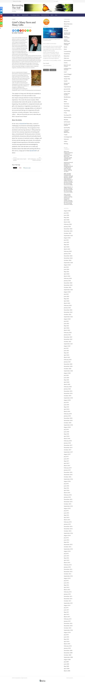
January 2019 (67, 416)
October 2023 (67, 287)
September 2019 (68, 398)
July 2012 (66, 580)
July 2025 (66, 240)
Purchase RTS (67, 115)
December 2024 (68, 256)
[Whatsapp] (28, 31)
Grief (25, 27)
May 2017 (66, 461)
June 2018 (66, 431)
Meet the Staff (25, 15)
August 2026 (67, 210)
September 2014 (68, 533)
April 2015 (66, 517)
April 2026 (66, 220)
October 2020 (67, 368)
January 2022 (67, 335)
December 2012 (68, 569)
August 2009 (67, 659)
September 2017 (68, 452)
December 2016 (68, 472)
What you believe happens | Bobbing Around (68, 153)
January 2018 (67, 443)
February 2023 (68, 305)
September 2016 (68, 479)
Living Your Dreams (67, 94)
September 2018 (68, 425)
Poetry (65, 108)
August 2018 (67, 427)
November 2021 (68, 339)
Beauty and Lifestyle (67, 44)
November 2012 (68, 571)
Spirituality (67, 127)
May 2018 (66, 434)
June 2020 (66, 377)
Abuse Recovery (68, 24)
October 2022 (67, 314)
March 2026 (67, 222)
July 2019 (66, 402)
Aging (65, 28)
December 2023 (68, 283)
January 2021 (67, 362)
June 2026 (66, 215)
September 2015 (68, 506)
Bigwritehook (67, 187)
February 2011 (68, 619)
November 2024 (68, 258)
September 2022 (68, 316)
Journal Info (67, 89)
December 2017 (68, 445)
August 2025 (67, 238)
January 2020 (67, 389)
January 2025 (67, 253)
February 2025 (68, 251)
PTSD (65, 113)
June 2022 (66, 323)
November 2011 (68, 598)
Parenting (66, 106)
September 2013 (68, 549)
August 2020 (67, 373)
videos (65, 141)
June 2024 (66, 269)
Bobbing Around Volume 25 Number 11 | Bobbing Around (68, 164)
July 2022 (66, 321)
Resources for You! (45, 15)
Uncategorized (68, 137)
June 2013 (66, 556)
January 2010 (67, 648)
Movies (66, 99)
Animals (66, 30)
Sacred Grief (23, 123)
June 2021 (66, 350)
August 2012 (67, 578)
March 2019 (67, 411)
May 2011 (66, 612)
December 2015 (68, 499)
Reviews (66, 119)
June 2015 (66, 513)
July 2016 (66, 483)
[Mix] (25, 31)
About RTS (67, 21)
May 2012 (66, 585)
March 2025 (67, 249)
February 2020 (68, 386)
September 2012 (68, 576)
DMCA (52, 15)
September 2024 (68, 262)
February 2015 (68, 522)
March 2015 (67, 519)
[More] (30, 31)
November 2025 (68, 231)
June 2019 (66, 404)
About (18, 15)
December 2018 (68, 418)
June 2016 (66, 486)
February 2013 (68, 565)
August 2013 (67, 551)
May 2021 (66, 353)
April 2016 (66, 490)
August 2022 (67, 319)
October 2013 (67, 547)
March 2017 (67, 465)
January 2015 (67, 524)
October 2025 (67, 233)
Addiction (66, 26)
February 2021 (68, 359)
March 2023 (67, 303)
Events (65, 62)
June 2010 (66, 637)
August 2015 (67, 508)
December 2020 (68, 364)
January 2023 (67, 307)
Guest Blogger (29, 27)
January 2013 (67, 567)
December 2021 (68, 337)
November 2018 (68, 420)
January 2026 (67, 226)
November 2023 (68, 285)
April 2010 (66, 641)
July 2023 (66, 294)
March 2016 (67, 492)
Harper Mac (67, 78)
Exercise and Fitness (67, 65)
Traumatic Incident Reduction (67, 131)
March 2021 (67, 357)
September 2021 (68, 344)
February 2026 (68, 224)
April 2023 (66, 301)
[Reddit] (23, 31)
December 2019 (68, 391)
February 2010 (68, 646)
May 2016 (66, 488)
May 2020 (66, 380)
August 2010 (67, 632)
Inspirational (67, 87)
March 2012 (67, 589)
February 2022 (68, 332)
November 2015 (68, 501)
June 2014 (66, 540)
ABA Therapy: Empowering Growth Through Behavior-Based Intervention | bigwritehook (68, 176)
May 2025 (66, 244)
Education (66, 56)
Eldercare (66, 58)
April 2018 (66, 436)
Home (14, 15)
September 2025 (68, 235)
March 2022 (67, 330)
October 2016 (67, 477)
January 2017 (67, 470)
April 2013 (66, 560)
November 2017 (68, 447)
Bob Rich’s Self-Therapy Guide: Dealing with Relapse (68, 157)
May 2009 (66, 666)
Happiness (67, 76)
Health (65, 81)
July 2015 (66, 510)
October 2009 (67, 655)
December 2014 (68, 526)
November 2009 (68, 652)
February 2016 (68, 495)
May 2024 (66, 271)
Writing (66, 143)
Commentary (67, 51)
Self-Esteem (67, 122)
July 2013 (66, 553)
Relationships (67, 117)
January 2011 (67, 621)
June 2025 (66, 242)
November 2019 (68, 393)
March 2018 (67, 438)
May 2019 (66, 407)
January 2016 (67, 497)
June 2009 (66, 664)
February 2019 (68, 413)
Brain (65, 49)
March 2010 (67, 643)
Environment (67, 60)
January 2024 (67, 280)
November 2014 (68, 528)
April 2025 (66, 247)
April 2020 (66, 382)
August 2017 (67, 454)
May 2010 (66, 639)
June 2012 (66, 583)
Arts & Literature (66, 37)
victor (22, 27)
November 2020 (68, 366)
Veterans (66, 139)
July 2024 (66, 267)
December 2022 (68, 310)
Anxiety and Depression (67, 33)
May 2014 (66, 542)
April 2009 (66, 668)
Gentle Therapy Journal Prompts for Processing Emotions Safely (68, 182)
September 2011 (68, 603)
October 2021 (67, 341)
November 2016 (68, 474)
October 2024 (67, 260)
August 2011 (67, 605)
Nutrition (66, 104)
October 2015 (67, 504)
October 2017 (67, 450)
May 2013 (66, 558)
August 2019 (67, 400)
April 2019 (66, 409)
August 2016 (67, 481)
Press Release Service (35, 15)
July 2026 (66, 213)
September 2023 (68, 289)
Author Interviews (66, 40)
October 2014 (67, 531)
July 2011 (66, 607)
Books (65, 47)
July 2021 (66, 348)
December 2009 (68, 650)
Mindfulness (67, 97)
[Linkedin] (18, 31)
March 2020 (67, 384)
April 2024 (66, 274)
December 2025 (68, 229)
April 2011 (66, 614)
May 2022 (66, 325)
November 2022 (68, 312)
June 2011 (66, 610)
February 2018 (68, 441)
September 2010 (68, 630)
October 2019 (67, 395)
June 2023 (66, 296)
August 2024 (67, 265)
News (65, 101)
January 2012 (67, 594)
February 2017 (68, 468)
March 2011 (67, 616)
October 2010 (67, 628)
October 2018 (67, 422)
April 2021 (66, 355)
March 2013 (67, 562)
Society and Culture (67, 124)
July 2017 (66, 456)
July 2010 (66, 634)
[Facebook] (13, 31)
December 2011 (68, 596)
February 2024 (68, 278)
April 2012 (66, 587)
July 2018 (66, 429)
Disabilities (67, 53)
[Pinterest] (20, 31)
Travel (65, 134)
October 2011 (67, 601)
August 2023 (67, 292)
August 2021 (67, 346)
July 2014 (66, 537)
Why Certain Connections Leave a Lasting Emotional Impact (68, 197)
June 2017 (66, 459)
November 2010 (68, 625)
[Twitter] (16, 31)
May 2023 (66, 298)
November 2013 (68, 544)
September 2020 (68, 371)
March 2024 (67, 276)
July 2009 (66, 662)
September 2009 (68, 657)
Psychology (67, 110)
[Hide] (0, 28)
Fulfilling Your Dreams (67, 69)
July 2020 (66, 375)
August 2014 (67, 535)
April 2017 (66, 463)
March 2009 (67, 671)
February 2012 (68, 592)
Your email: (46, 63)
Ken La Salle (67, 91)
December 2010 (68, 623)
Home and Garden (66, 84)
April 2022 (66, 328)
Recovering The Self (17, 6)
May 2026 (66, 217)
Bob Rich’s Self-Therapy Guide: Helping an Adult (68, 169)
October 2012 (67, 574)
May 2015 (66, 515)
